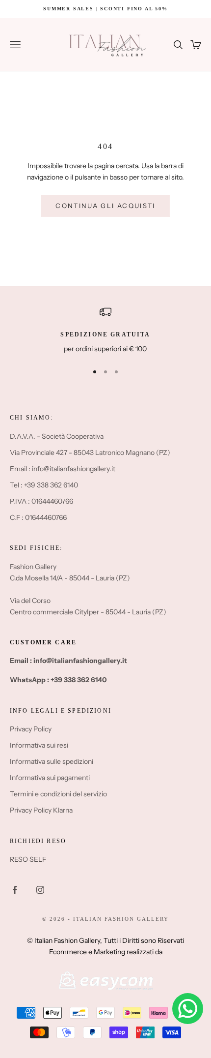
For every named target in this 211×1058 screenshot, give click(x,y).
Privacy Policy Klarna (41, 810)
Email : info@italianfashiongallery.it (62, 468)
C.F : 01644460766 (38, 517)
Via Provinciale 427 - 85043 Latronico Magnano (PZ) (90, 452)
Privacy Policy (31, 729)
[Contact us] (187, 1008)
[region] (105, 330)
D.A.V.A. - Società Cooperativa (57, 436)
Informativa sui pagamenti (50, 777)
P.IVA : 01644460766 (41, 501)
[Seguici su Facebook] (15, 890)
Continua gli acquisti (105, 206)
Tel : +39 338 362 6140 (44, 485)
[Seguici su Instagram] (40, 890)
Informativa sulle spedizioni (51, 761)
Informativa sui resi (39, 745)
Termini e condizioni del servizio (58, 793)
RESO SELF (28, 859)
